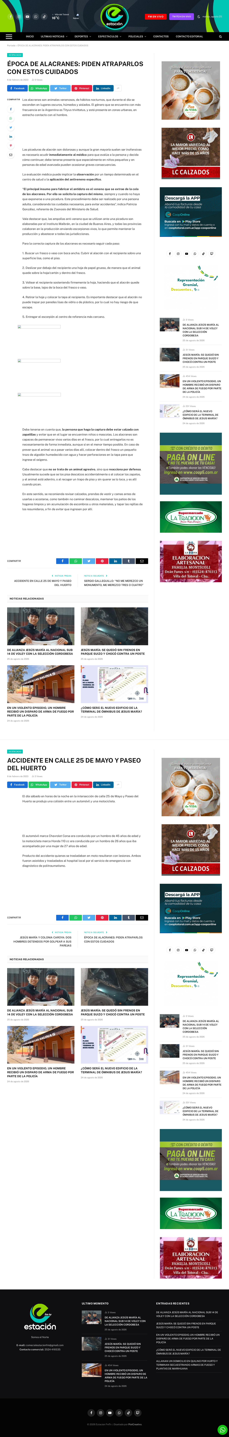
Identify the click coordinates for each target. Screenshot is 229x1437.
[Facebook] (10, 109)
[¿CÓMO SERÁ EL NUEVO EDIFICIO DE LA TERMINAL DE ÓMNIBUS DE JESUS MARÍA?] (114, 684)
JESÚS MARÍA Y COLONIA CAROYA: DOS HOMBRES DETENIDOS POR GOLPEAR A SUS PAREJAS (42, 941)
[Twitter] (10, 127)
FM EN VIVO (156, 16)
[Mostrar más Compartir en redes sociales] (118, 88)
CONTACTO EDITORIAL (189, 36)
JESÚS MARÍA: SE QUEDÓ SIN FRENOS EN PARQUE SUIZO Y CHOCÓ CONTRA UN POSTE (113, 652)
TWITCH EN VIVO (181, 16)
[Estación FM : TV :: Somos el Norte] (114, 16)
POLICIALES (135, 36)
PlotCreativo (135, 1424)
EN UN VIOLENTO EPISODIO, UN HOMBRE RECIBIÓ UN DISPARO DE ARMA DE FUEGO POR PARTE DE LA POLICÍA (40, 711)
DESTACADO (15, 55)
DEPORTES (81, 36)
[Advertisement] (82, 132)
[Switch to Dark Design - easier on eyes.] (199, 16)
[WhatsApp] (10, 118)
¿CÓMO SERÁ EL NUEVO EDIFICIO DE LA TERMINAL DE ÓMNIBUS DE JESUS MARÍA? (111, 709)
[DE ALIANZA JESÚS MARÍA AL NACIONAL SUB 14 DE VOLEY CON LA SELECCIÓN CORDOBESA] (40, 626)
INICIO (30, 36)
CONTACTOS (161, 36)
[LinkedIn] (10, 136)
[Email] (10, 154)
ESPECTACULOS (108, 36)
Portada (11, 45)
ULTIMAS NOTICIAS (52, 36)
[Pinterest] (10, 145)
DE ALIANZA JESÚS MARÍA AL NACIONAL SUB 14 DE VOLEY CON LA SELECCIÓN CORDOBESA (40, 652)
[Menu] (9, 36)
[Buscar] (220, 37)
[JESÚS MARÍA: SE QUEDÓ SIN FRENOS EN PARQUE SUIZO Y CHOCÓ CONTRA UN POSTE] (114, 626)
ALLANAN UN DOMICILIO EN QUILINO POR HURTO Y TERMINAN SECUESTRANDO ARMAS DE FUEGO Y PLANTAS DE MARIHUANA (187, 1365)
